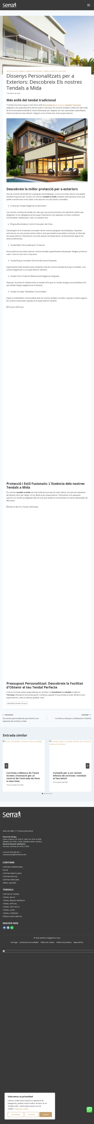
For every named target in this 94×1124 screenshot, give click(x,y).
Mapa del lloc (78, 942)
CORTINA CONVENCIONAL (13, 867)
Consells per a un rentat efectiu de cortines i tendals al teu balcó (69, 775)
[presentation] (24, 754)
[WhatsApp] (12, 927)
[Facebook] (4, 927)
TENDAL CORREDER (10, 913)
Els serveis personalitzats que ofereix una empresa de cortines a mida (21, 718)
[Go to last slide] (6, 766)
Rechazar (31, 1114)
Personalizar (15, 1114)
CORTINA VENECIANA (11, 880)
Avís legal (14, 942)
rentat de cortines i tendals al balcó (42, 71)
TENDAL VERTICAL (10, 904)
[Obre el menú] (88, 5)
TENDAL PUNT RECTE (11, 907)
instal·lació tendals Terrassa (17, 703)
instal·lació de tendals (15, 71)
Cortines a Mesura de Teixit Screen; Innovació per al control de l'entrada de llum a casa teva (23, 777)
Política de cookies (47, 942)
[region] (30, 1106)
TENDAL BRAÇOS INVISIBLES (14, 900)
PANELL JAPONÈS (9, 883)
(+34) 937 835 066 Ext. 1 (12, 852)
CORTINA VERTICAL (10, 876)
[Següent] (87, 766)
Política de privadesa (64, 942)
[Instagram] (8, 927)
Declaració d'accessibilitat (29, 942)
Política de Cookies (21, 1109)
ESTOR (5, 870)
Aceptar (46, 1114)
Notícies (62, 71)
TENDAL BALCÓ (9, 897)
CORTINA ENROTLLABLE (12, 873)
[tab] (42, 793)
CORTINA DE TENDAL (11, 894)
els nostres (63, 105)
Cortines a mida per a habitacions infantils (73, 717)
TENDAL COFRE (9, 910)
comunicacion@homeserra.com (14, 854)
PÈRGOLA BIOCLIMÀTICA (12, 916)
